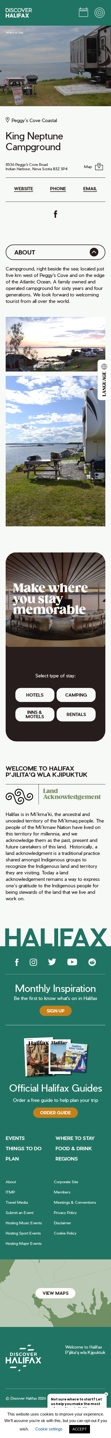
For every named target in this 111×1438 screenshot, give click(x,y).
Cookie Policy (65, 1233)
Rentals (76, 714)
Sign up (56, 1010)
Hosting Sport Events (23, 1233)
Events (15, 1138)
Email (90, 188)
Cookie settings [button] (49, 1429)
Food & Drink (74, 1148)
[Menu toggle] (100, 13)
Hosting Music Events (24, 1222)
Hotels (34, 694)
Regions (67, 1158)
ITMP (10, 1192)
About (11, 1181)
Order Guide (55, 1112)
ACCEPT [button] (79, 1429)
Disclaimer (62, 1222)
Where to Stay (14, 32)
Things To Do (23, 1148)
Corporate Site (66, 1181)
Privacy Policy (65, 1212)
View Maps (55, 1293)
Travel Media (17, 1202)
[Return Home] (19, 13)
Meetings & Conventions (75, 1202)
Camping (76, 694)
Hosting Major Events (23, 1243)
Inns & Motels (35, 714)
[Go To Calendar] (83, 13)
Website (23, 188)
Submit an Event (19, 1212)
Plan (12, 1158)
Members (62, 1192)
